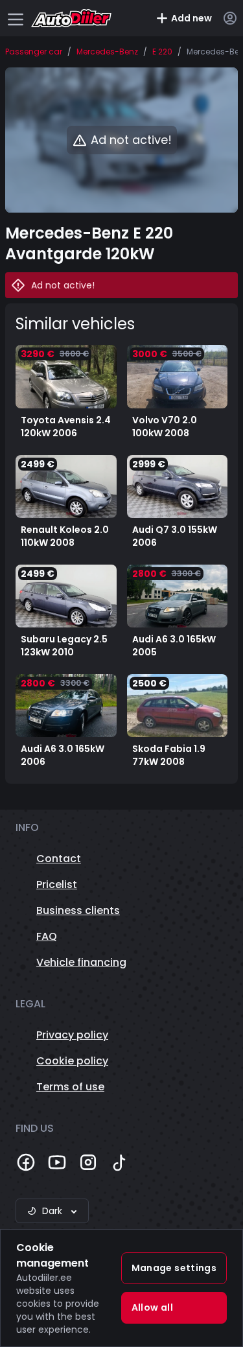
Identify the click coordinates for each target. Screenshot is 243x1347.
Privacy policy (72, 1034)
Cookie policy (72, 1060)
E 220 (162, 52)
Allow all (152, 1307)
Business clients (78, 910)
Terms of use (70, 1086)
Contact (58, 858)
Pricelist (56, 884)
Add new (191, 18)
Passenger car (33, 52)
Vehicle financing (81, 962)
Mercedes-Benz (107, 52)
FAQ (46, 936)
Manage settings (174, 1267)
